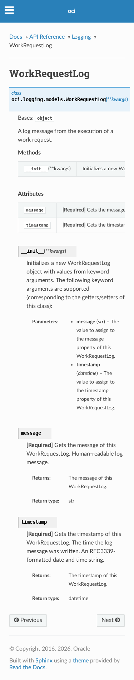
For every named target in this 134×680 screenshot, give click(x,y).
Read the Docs (27, 667)
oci (71, 11)
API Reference (47, 37)
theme (81, 661)
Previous (30, 620)
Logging (81, 37)
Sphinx (44, 661)
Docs (15, 37)
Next (108, 620)
